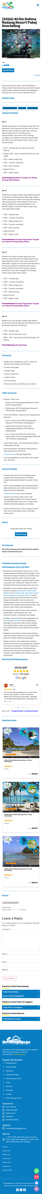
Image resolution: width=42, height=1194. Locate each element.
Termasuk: (22, 108)
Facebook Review (31, 711)
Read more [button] (7, 701)
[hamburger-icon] (38, 5)
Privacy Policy (6, 1158)
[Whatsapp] (36, 1170)
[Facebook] (17, 1190)
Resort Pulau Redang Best (13, 996)
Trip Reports (6, 1166)
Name (5, 954)
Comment (6, 929)
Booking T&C (6, 1150)
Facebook (17, 621)
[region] (21, 44)
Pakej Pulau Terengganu (12, 1007)
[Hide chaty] (36, 1189)
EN (39, 75)
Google (7, 621)
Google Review (17, 711)
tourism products (18, 1054)
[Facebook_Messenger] (36, 1183)
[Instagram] (21, 1190)
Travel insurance (10, 454)
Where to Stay (6, 1162)
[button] (4, 43)
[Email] (36, 1177)
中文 (35, 75)
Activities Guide (7, 1170)
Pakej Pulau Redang (11, 992)
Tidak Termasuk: (33, 108)
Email (4, 962)
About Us (5, 1147)
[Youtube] (24, 1190)
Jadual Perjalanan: (10, 108)
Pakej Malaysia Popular (12, 1019)
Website (5, 969)
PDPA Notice (6, 1154)
